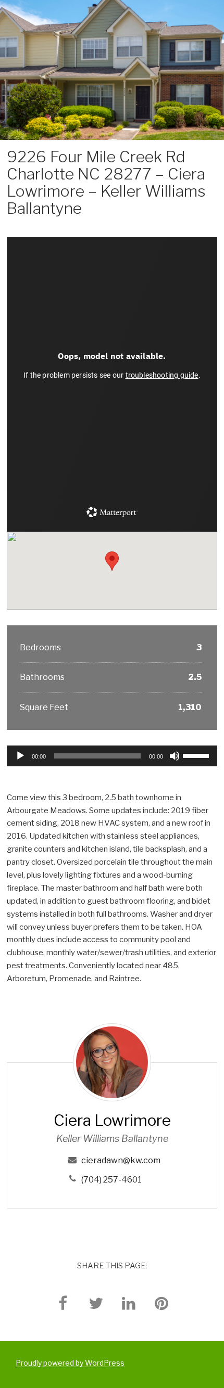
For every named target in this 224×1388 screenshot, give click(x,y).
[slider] (197, 755)
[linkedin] (128, 1302)
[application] (112, 756)
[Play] (20, 756)
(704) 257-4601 (111, 1180)
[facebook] (63, 1302)
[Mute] (174, 756)
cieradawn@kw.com (120, 1160)
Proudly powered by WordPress (70, 1362)
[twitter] (95, 1302)
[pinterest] (161, 1302)
